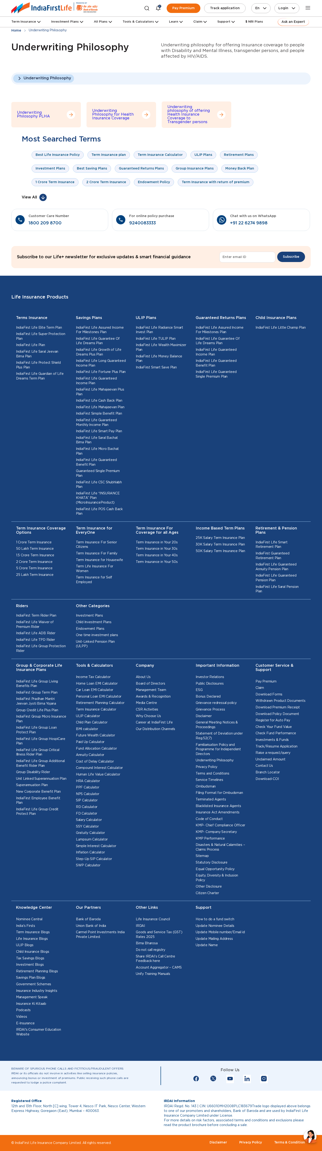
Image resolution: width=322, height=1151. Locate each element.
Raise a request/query (273, 752)
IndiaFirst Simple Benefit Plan (99, 413)
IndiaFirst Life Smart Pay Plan (99, 431)
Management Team (151, 690)
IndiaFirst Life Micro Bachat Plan (97, 451)
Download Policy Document (277, 714)
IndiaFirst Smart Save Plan (156, 367)
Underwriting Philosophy (47, 78)
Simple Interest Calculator (96, 846)
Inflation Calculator (90, 852)
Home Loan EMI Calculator (97, 683)
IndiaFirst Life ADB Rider (35, 633)
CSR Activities (147, 709)
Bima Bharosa (147, 943)
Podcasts (23, 1010)
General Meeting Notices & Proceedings (217, 725)
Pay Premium (183, 8)
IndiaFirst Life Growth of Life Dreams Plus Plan (98, 352)
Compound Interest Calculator (99, 768)
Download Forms (269, 694)
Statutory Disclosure (211, 862)
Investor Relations (210, 677)
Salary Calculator (89, 820)
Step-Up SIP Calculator (94, 859)
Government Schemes (33, 984)
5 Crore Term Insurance (34, 568)
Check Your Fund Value (274, 727)
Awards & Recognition (153, 696)
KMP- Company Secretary (216, 832)
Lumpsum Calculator (92, 839)
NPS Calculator (87, 794)
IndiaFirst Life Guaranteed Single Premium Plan (216, 374)
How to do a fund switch (215, 919)
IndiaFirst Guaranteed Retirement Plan (272, 556)
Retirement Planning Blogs (37, 971)
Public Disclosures (209, 683)
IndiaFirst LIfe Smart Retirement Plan (272, 545)
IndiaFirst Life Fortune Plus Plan (101, 372)
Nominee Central (29, 919)
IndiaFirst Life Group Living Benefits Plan (37, 684)
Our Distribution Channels (155, 729)
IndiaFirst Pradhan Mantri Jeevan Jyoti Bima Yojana (36, 701)
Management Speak (32, 997)
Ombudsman (206, 786)
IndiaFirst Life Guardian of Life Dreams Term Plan (40, 376)
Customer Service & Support (274, 668)
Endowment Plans (90, 628)
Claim (260, 688)
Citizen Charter (207, 893)
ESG (199, 690)
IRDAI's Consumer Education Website (38, 1032)
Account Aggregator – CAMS (159, 967)
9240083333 (142, 223)
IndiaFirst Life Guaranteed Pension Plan (276, 578)
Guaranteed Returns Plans (221, 318)
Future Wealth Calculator (95, 735)
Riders (22, 606)
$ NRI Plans (254, 21)
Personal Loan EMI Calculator (98, 696)
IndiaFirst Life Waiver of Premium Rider (35, 624)
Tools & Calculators (138, 21)
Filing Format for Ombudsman (219, 793)
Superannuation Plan (32, 785)
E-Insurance (25, 1023)
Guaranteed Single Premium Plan (98, 473)
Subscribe (291, 256)
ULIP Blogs (24, 945)
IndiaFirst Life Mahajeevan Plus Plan (100, 392)
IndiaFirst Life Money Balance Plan (159, 359)
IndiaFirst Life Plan (30, 345)
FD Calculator (86, 813)
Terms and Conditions (212, 773)
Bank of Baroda (88, 919)
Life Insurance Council (153, 919)
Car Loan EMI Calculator (94, 690)
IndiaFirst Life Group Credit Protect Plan (37, 812)
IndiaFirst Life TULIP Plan (156, 338)
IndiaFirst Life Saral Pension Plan (277, 589)
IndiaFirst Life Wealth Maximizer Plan (161, 347)
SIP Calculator (87, 800)
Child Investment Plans (93, 622)
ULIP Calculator (88, 716)
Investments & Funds (272, 740)
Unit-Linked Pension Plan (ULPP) (95, 644)
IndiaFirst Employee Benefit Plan (38, 800)
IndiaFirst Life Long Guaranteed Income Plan (101, 363)
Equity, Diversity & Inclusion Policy (217, 878)
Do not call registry (150, 950)
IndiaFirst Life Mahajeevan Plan (100, 407)
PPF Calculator (87, 787)
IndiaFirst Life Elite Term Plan (39, 327)
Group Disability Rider (33, 772)
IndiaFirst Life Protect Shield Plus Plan (38, 365)
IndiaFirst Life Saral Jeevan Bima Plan (37, 354)
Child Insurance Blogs (32, 951)
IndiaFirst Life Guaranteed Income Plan (96, 381)
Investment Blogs (30, 964)
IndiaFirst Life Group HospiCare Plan (40, 741)
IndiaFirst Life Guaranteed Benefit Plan (96, 462)
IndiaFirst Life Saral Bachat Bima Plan (97, 440)
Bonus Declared (208, 696)
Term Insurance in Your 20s (157, 542)
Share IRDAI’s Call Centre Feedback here (155, 959)
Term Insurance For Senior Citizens (96, 545)
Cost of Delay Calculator (95, 761)
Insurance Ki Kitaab (31, 1003)
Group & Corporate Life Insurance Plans (39, 668)
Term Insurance (23, 21)
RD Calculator (86, 807)
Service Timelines (209, 780)
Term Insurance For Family (96, 553)
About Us (143, 677)
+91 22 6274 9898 (249, 223)
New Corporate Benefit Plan (38, 791)
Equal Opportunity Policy (215, 869)
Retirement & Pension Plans (276, 531)
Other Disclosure (209, 886)
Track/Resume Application (276, 746)
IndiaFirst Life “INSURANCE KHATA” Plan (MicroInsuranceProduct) (98, 498)
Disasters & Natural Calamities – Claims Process (220, 847)
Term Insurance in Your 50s (157, 562)
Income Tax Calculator (93, 677)
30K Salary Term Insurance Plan (220, 544)
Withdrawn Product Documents (280, 700)
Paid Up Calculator (90, 742)
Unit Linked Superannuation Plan (41, 778)
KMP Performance (210, 838)
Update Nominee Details (215, 926)
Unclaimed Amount (270, 759)
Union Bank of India (91, 926)
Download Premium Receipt (278, 707)
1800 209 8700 (45, 223)
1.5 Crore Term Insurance (35, 555)
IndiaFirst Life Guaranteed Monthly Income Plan (96, 422)
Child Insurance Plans (276, 318)
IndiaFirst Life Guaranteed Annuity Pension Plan (276, 567)
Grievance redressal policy (216, 703)
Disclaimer (204, 716)
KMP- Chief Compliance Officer (220, 825)
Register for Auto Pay (273, 720)
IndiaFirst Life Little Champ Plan (280, 327)
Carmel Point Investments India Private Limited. (100, 934)
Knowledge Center (34, 907)
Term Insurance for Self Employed (94, 580)
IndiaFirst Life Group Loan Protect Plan (36, 730)
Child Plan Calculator (91, 722)
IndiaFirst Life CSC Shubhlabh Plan (99, 485)
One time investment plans (97, 635)
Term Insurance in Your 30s (157, 548)
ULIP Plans (146, 318)
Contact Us (264, 765)
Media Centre (146, 703)
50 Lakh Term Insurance (35, 548)
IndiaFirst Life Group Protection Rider (41, 648)
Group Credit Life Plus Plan (37, 710)
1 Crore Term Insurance (34, 542)
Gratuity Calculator (90, 833)
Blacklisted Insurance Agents (218, 806)
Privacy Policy (206, 767)
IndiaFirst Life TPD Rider (35, 639)
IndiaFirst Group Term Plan (37, 692)
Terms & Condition (289, 1142)
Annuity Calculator (90, 755)
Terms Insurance (31, 318)
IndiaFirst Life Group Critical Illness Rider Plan (37, 752)
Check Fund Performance (276, 733)
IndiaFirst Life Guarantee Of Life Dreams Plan (98, 341)
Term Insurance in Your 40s (157, 555)
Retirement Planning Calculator (100, 703)
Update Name (207, 945)
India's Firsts (25, 926)
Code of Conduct (209, 819)
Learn (173, 21)
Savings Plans (89, 318)
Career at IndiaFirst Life (154, 722)
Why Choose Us (148, 716)
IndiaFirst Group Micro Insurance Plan (41, 719)
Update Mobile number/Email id (220, 932)
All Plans (100, 21)
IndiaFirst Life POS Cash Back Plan (99, 511)
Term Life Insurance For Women (94, 569)
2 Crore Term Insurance (34, 562)
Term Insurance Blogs (33, 932)
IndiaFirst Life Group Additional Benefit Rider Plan (40, 763)
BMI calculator (87, 729)
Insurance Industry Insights (36, 990)
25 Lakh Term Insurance (35, 574)
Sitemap (202, 856)
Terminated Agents (211, 799)
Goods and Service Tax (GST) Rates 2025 (159, 934)
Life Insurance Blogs (32, 938)
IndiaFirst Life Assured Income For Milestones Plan (100, 330)
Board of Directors (150, 683)
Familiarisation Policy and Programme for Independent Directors (218, 749)
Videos (21, 1016)
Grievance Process (210, 709)
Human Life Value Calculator (98, 774)
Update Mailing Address (214, 938)
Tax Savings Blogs (30, 958)
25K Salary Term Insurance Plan (220, 538)
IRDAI (140, 926)
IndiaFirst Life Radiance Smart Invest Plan (159, 330)
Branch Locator (268, 772)
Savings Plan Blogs (30, 977)
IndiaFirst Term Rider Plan (36, 615)
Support (223, 21)
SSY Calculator (87, 826)
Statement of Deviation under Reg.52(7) (219, 736)
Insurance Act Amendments (217, 812)
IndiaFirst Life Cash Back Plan (99, 400)
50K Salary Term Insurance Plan (220, 551)
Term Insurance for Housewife (99, 560)
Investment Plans (65, 21)
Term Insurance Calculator (96, 709)
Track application (225, 8)
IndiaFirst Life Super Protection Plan (40, 336)
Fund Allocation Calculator (96, 748)
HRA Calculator (88, 781)
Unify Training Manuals (153, 974)
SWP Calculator (88, 865)
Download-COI (267, 779)
